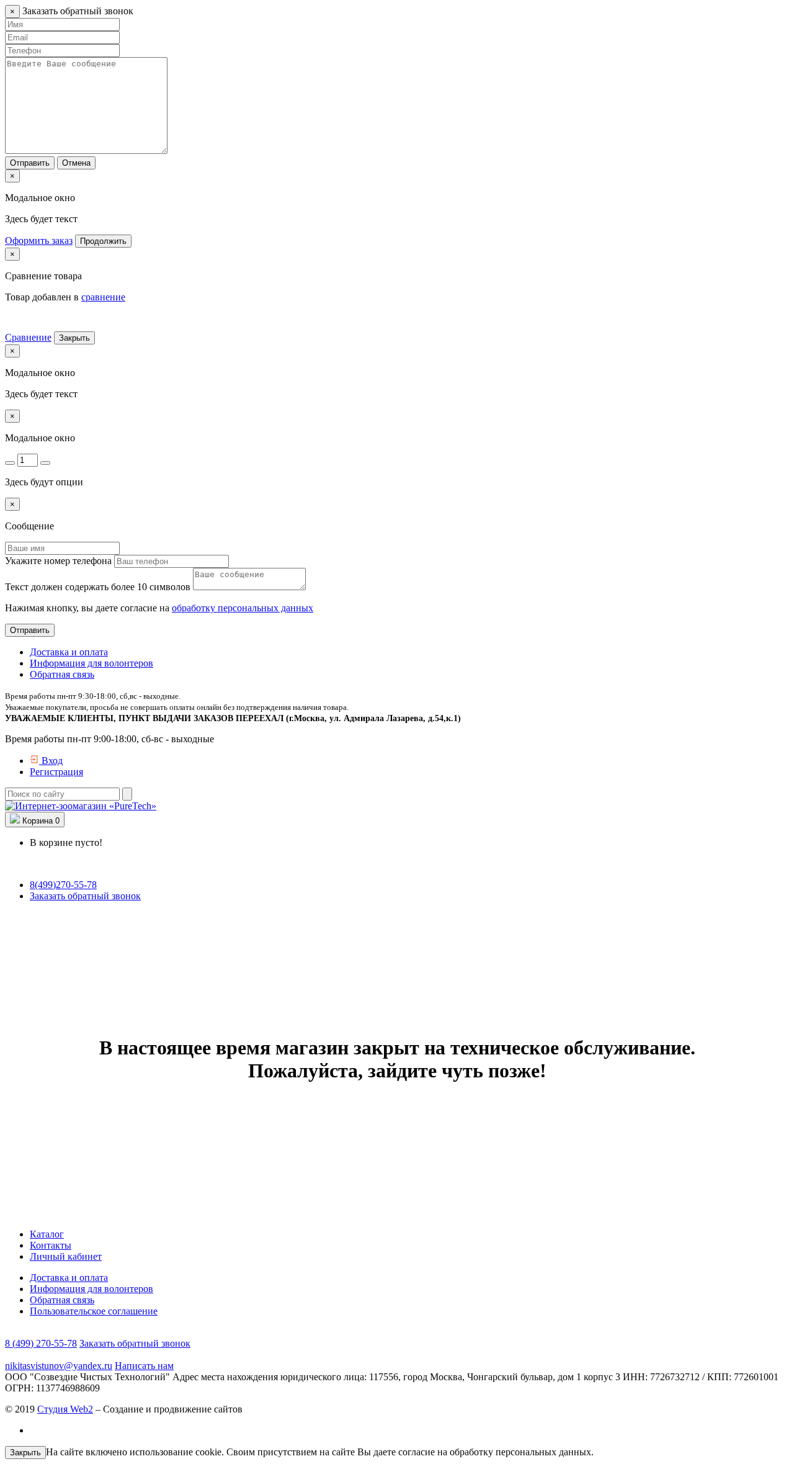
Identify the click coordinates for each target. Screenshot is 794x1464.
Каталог (47, 1234)
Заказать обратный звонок (85, 896)
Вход (51, 760)
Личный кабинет (66, 1256)
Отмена (76, 163)
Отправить (30, 163)
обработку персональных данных (242, 608)
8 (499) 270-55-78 (41, 1343)
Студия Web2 (65, 1409)
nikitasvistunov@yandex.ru (58, 1365)
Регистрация (56, 771)
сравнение (103, 297)
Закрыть (74, 338)
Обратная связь (62, 674)
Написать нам (144, 1365)
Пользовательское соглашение (94, 1311)
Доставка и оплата (69, 652)
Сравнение (28, 337)
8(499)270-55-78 (63, 884)
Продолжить (103, 241)
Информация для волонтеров (91, 663)
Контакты (50, 1245)
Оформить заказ (39, 240)
